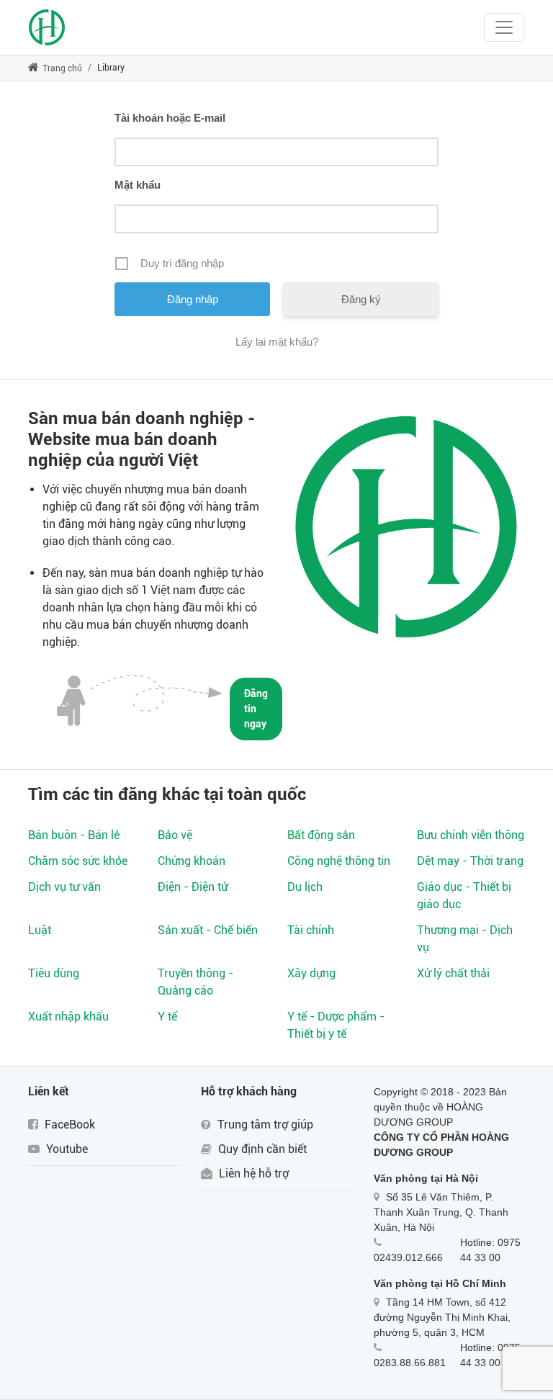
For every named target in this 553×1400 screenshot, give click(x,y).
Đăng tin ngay (256, 709)
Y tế (167, 1016)
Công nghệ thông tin (338, 861)
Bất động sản (321, 835)
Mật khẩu (137, 185)
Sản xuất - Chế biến (208, 930)
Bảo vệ (175, 835)
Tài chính (310, 930)
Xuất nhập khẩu (68, 1016)
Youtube (65, 1149)
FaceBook (68, 1124)
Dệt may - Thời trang (470, 861)
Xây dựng (311, 973)
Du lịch (305, 887)
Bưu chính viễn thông (470, 835)
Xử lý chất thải (453, 973)
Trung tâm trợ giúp (264, 1124)
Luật (39, 930)
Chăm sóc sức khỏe (77, 861)
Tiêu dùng (53, 973)
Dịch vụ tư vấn (64, 887)
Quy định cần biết (261, 1149)
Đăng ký (361, 299)
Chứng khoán (191, 861)
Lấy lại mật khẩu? (276, 342)
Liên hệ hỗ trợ (252, 1173)
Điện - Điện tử (193, 887)
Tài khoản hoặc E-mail (169, 118)
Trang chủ (61, 68)
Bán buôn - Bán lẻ (74, 835)
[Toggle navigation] (504, 27)
